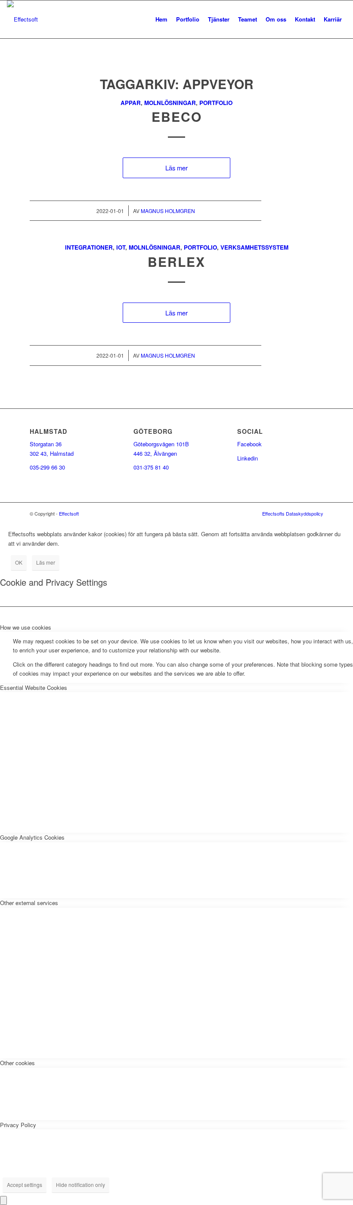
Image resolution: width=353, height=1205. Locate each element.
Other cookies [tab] (17, 1063)
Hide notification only (80, 1184)
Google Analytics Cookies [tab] (32, 837)
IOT (120, 247)
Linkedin (247, 458)
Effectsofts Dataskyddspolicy (292, 513)
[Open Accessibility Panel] (3, 1200)
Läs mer (176, 167)
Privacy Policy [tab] (18, 1125)
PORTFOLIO (215, 103)
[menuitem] (161, 19)
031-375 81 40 (151, 467)
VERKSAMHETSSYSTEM (254, 247)
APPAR (131, 103)
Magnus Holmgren (168, 210)
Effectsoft (69, 513)
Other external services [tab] (29, 903)
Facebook (249, 444)
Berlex (176, 261)
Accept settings (24, 1184)
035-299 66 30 (47, 467)
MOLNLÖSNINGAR (170, 103)
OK (18, 562)
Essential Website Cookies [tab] (33, 687)
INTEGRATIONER (89, 247)
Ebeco (177, 116)
